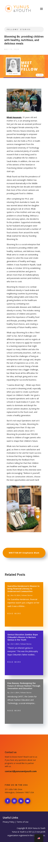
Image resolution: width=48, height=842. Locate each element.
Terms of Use (22, 822)
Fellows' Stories (19, 29)
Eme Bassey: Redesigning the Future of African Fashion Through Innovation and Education (23, 686)
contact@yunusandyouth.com (21, 771)
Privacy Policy (8, 822)
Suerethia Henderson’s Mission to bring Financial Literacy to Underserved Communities (23, 589)
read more (14, 613)
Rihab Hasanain (14, 117)
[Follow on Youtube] (27, 801)
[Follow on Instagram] (14, 801)
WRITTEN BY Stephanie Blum (24, 552)
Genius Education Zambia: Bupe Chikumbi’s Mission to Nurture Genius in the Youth (22, 637)
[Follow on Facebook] (7, 801)
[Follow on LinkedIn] (21, 801)
